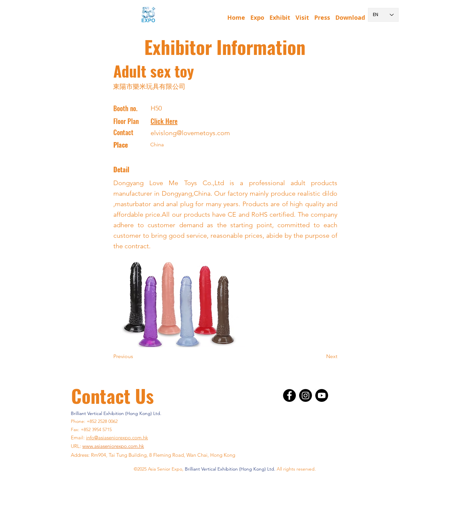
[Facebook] (289, 395)
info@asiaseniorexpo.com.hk (117, 437)
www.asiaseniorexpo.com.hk (113, 446)
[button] (257, 15)
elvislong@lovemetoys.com (190, 133)
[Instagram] (305, 395)
